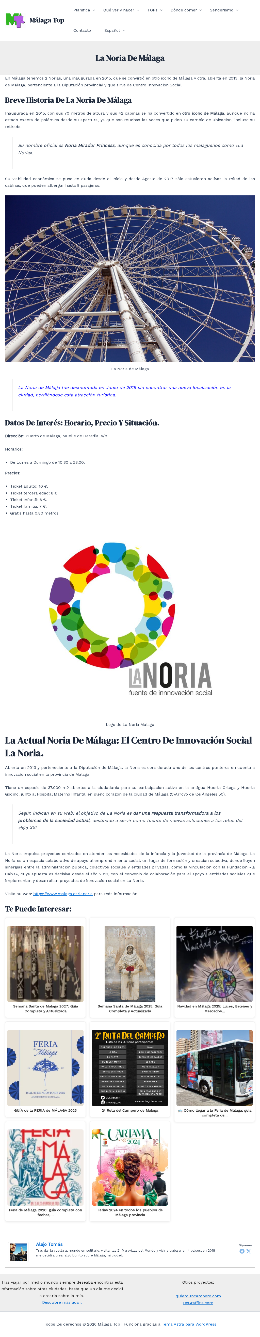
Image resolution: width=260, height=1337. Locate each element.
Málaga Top (47, 20)
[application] (92, 10)
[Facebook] (242, 1251)
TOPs (152, 10)
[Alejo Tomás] (18, 1251)
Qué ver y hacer (118, 10)
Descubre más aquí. (62, 1302)
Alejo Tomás (49, 1244)
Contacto (82, 30)
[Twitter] (249, 1251)
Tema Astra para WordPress (189, 1324)
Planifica (81, 10)
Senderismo (221, 10)
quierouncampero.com (198, 1296)
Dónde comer (184, 10)
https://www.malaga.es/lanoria (63, 893)
